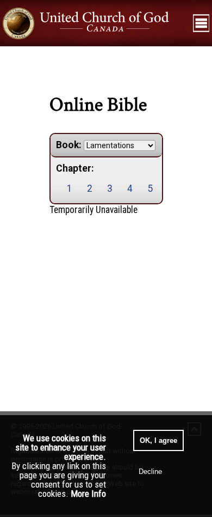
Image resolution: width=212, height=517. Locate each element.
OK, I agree (158, 440)
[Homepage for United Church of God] (95, 23)
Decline (150, 471)
